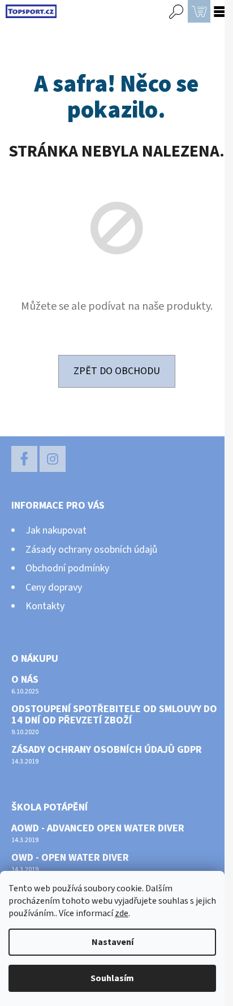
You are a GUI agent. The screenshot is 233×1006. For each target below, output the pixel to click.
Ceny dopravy (53, 587)
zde (121, 913)
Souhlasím (112, 978)
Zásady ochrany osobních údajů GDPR (106, 750)
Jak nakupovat (56, 530)
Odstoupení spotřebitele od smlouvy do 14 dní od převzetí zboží (114, 715)
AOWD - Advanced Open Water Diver (97, 828)
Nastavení (112, 942)
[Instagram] (53, 459)
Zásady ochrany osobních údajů (91, 550)
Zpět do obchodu (117, 371)
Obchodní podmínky (67, 568)
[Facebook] (24, 459)
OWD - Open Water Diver (70, 858)
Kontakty (44, 606)
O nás (24, 680)
